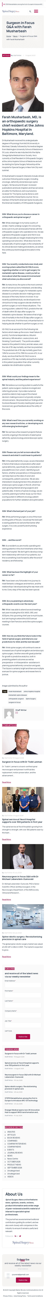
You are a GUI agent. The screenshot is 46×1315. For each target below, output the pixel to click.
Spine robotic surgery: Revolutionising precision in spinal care (21, 1087)
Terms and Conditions (35, 1296)
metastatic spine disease (18, 695)
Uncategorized (13, 1173)
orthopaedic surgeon (16, 699)
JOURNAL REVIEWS (15, 1152)
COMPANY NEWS (14, 1146)
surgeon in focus (15, 702)
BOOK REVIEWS (13, 1138)
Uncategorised (13, 1170)
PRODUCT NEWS (14, 1164)
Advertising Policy (20, 1296)
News (15, 36)
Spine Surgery (31, 699)
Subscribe (23, 1036)
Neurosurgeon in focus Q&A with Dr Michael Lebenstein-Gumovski (23, 1076)
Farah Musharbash (15, 691)
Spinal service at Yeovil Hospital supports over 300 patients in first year (22, 1064)
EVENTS (10, 1149)
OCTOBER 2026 (13, 1161)
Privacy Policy (8, 1296)
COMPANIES (12, 1141)
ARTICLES (6, 55)
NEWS (9, 1155)
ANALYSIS (11, 1132)
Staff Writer (17, 55)
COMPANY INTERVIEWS (16, 1144)
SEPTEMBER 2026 (14, 1167)
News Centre (12, 1158)
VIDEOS (10, 1176)
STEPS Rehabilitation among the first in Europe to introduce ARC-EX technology (21, 1099)
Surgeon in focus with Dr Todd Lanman (16, 4)
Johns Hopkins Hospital (32, 691)
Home (8, 36)
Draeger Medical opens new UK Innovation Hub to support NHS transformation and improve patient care (22, 1112)
